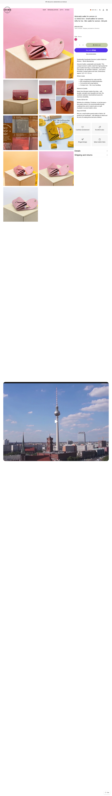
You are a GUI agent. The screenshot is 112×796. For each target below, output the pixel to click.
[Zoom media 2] (20, 97)
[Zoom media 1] (38, 43)
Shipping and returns (83, 155)
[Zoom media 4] (20, 133)
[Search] (100, 10)
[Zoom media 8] (20, 204)
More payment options (91, 53)
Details (77, 151)
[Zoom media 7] (56, 168)
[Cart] (107, 10)
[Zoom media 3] (56, 97)
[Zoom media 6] (20, 168)
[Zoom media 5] (56, 133)
